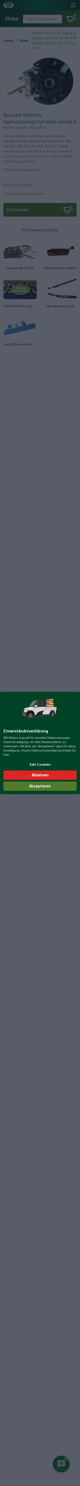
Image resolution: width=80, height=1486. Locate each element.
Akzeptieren (40, 786)
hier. (6, 755)
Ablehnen (40, 775)
